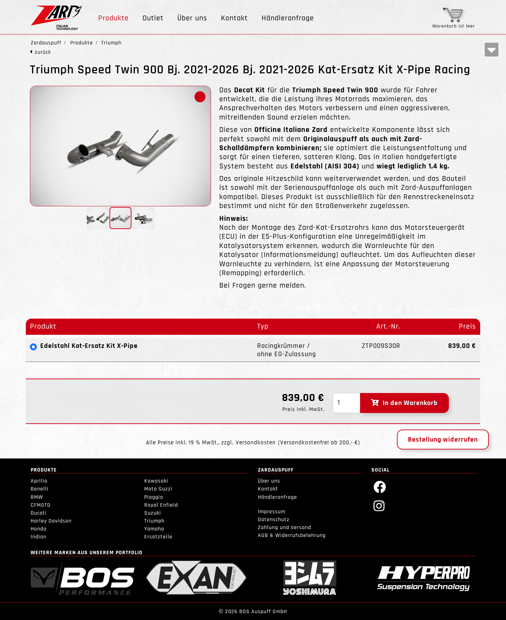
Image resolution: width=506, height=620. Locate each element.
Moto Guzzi (158, 489)
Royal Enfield (161, 505)
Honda (38, 529)
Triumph (154, 521)
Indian (38, 537)
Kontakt (234, 18)
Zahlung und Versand (284, 527)
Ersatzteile (158, 537)
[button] (199, 96)
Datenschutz (273, 519)
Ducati (39, 513)
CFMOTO (41, 505)
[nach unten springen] (491, 49)
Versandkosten (256, 442)
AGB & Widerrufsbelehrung (292, 535)
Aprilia (39, 481)
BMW (37, 497)
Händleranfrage (288, 18)
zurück (43, 52)
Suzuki (152, 513)
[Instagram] (379, 505)
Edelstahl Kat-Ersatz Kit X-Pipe (89, 346)
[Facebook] (380, 486)
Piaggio (153, 497)
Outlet (153, 18)
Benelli (40, 489)
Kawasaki (156, 481)
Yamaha (154, 529)
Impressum (271, 511)
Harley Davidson (51, 521)
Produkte (113, 18)
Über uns (192, 18)
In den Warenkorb (408, 403)
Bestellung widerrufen (443, 439)
